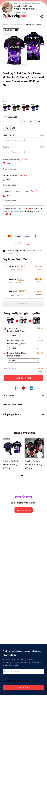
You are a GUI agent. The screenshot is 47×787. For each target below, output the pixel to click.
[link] (7, 7)
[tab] (19, 65)
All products (16, 24)
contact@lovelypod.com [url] (19, 712)
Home (5, 24)
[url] (12, 714)
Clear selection (9, 169)
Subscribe (23, 687)
